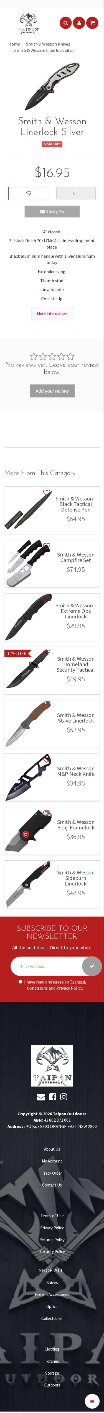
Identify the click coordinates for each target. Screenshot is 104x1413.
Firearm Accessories (52, 1294)
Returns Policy (52, 1239)
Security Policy (52, 1251)
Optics (52, 1306)
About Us (52, 1149)
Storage (52, 1373)
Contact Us (52, 1185)
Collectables (52, 1318)
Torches (52, 1361)
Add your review (52, 391)
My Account (52, 1161)
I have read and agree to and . (55, 985)
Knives (52, 1282)
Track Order (52, 1173)
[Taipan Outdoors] (28, 23)
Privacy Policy (69, 988)
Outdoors (52, 1385)
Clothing (52, 1349)
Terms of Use (52, 1215)
